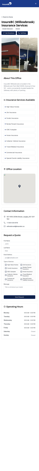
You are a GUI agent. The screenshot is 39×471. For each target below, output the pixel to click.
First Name (7, 241)
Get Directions (9, 33)
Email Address (8, 254)
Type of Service (9, 261)
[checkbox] (6, 265)
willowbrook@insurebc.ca (15, 226)
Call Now (23, 33)
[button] (19, 186)
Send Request (19, 297)
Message (6, 284)
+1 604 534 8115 (12, 223)
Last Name (7, 247)
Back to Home (8, 17)
